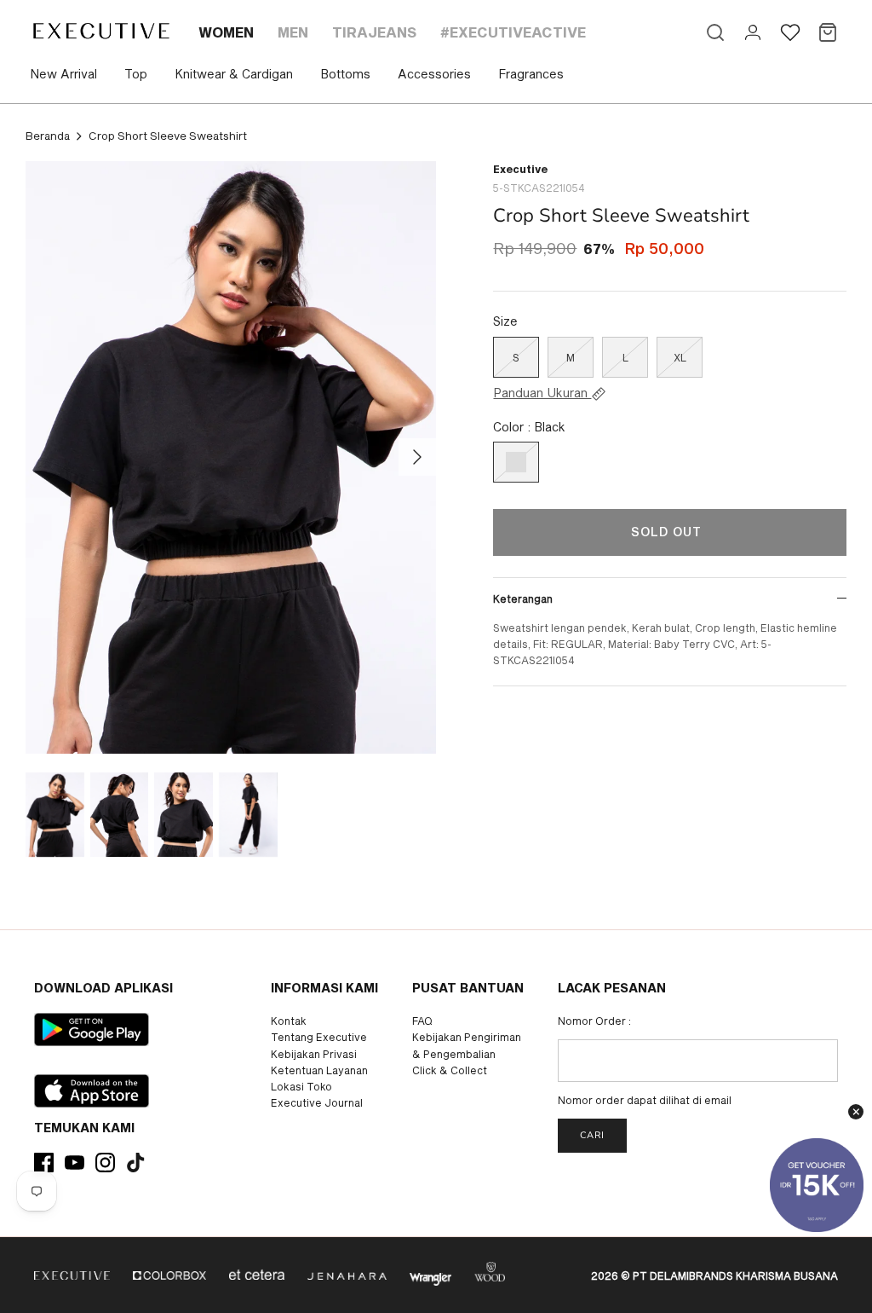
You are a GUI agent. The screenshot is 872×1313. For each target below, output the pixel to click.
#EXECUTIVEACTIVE (513, 32)
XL (680, 357)
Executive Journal (317, 1102)
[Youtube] (74, 1162)
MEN (293, 32)
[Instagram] (105, 1162)
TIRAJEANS (374, 32)
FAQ (422, 1021)
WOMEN (226, 32)
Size (505, 321)
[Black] (516, 462)
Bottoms (345, 74)
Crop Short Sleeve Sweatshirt (168, 135)
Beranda (48, 135)
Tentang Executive (319, 1037)
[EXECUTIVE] (100, 30)
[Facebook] (44, 1162)
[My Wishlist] (790, 32)
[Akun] (753, 32)
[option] (231, 458)
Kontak (289, 1021)
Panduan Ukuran (542, 393)
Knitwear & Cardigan (234, 74)
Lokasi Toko (301, 1086)
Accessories (434, 74)
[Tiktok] (136, 1162)
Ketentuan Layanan (319, 1070)
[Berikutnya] (417, 457)
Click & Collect (449, 1070)
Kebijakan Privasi (314, 1054)
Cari (592, 1135)
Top (135, 74)
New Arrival (63, 74)
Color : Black (529, 426)
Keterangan (523, 598)
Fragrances (531, 74)
